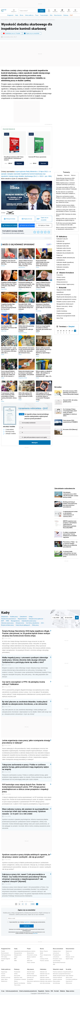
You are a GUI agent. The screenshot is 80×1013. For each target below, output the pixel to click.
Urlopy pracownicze (62, 282)
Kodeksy (29, 983)
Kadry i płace (4, 979)
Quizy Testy (60, 318)
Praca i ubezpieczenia (45, 955)
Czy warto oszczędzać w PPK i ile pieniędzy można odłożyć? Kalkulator (66, 188)
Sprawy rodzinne (31, 951)
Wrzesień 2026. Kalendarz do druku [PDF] (66, 215)
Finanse (68, 955)
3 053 (32, 904)
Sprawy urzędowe (31, 956)
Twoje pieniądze (44, 15)
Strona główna (4, 19)
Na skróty (68, 969)
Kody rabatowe (69, 975)
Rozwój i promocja (5, 977)
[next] (37, 904)
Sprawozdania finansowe (59, 962)
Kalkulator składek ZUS (63, 264)
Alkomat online (61, 269)
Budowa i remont (70, 956)
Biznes (21, 15)
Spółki (41, 953)
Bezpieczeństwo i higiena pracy (65, 284)
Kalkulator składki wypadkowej (65, 262)
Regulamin (41, 991)
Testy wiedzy (17, 985)
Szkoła (15, 973)
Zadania (3, 975)
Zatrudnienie (23, 616)
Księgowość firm (5, 948)
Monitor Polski (30, 973)
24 (58, 330)
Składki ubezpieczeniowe (59, 975)
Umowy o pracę (61, 277)
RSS (52, 991)
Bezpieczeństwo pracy (7, 625)
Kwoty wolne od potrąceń (64, 294)
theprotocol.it (69, 981)
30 (75, 330)
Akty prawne (30, 969)
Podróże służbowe (57, 977)
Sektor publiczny (29, 15)
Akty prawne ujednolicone (33, 981)
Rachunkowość (5, 953)
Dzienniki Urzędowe (32, 975)
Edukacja (65, 15)
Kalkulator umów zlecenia (64, 248)
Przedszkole (17, 971)
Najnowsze (66, 175)
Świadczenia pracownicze (8, 618)
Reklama (62, 991)
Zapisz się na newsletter (44, 219)
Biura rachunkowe (58, 948)
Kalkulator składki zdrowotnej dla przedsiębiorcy (66, 259)
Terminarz (62, 326)
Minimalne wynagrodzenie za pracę (66, 299)
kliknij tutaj (35, 933)
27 (66, 330)
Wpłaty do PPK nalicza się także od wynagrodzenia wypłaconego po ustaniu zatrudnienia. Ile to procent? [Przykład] (66, 219)
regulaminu (27, 922)
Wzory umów (69, 977)
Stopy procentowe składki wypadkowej (64, 291)
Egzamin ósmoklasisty (19, 983)
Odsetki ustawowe (57, 979)
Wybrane (73, 175)
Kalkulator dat (60, 241)
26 (63, 330)
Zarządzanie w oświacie (20, 979)
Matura (16, 981)
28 (69, 330)
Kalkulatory (63, 236)
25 (60, 330)
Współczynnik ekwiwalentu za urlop (66, 297)
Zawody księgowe (5, 958)
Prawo (36, 15)
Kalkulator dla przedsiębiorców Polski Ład (65, 254)
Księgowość (10, 15)
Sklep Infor (29, 960)
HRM (7, 621)
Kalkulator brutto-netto (63, 246)
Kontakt (56, 991)
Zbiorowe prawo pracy (7, 623)
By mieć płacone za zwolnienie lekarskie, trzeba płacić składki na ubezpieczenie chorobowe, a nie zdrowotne (65, 192)
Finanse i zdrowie (44, 960)
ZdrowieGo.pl (69, 971)
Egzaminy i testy (18, 977)
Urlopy (30, 616)
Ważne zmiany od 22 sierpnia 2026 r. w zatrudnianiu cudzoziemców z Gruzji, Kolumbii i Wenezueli (66, 228)
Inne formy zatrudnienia (32, 623)
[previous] (16, 904)
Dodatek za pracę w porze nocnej (66, 301)
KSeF (71, 15)
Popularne (59, 175)
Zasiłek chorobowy (62, 311)
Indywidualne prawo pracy (29, 621)
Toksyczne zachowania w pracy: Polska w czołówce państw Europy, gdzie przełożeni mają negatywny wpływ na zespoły (66, 197)
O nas (2, 991)
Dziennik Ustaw (31, 971)
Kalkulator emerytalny (63, 267)
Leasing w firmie (44, 958)
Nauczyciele (17, 975)
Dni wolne (57, 387)
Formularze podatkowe (71, 979)
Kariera (47, 991)
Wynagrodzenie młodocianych (65, 304)
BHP (2, 621)
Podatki (3, 951)
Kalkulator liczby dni (62, 238)
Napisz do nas (28, 218)
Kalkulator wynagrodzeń (63, 243)
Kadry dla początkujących (23, 625)
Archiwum (68, 973)
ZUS (42, 623)
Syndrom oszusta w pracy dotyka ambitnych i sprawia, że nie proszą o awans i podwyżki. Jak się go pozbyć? (66, 206)
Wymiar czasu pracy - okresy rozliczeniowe (64, 307)
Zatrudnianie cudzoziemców (64, 488)
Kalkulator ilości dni (44, 973)
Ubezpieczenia (20, 623)
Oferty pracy (35, 625)
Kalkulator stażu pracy (45, 979)
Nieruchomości (58, 15)
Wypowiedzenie (22, 618)
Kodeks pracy (14, 616)
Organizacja (4, 971)
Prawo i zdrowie (31, 962)
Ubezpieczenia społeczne (36, 618)
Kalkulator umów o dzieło (64, 250)
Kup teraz (19, 163)
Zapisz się (26, 926)
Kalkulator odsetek (44, 977)
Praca (28, 958)
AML (54, 964)
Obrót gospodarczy (6, 955)
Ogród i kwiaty (69, 958)
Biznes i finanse (44, 951)
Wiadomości (17, 19)
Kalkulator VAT (43, 975)
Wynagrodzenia (61, 279)
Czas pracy (60, 275)
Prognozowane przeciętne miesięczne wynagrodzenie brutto (66, 314)
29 (72, 330)
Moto (51, 15)
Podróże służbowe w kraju (59, 971)
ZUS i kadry (4, 956)
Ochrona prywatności (12, 991)
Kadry (16, 15)
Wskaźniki (62, 287)
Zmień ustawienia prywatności (28, 991)
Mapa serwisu (70, 991)
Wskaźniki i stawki (58, 969)
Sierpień (71, 326)
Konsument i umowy (32, 955)
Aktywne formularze (66, 273)
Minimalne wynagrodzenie (59, 973)
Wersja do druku (10, 218)
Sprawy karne (30, 953)
